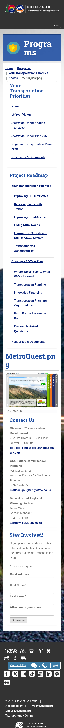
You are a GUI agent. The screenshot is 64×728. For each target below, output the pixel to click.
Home (9, 68)
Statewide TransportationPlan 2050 (28, 125)
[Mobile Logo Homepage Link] (32, 8)
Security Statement (18, 710)
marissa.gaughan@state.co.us (30, 490)
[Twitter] (15, 674)
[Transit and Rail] (31, 650)
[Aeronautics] (40, 650)
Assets (13, 78)
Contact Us (18, 665)
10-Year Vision (21, 114)
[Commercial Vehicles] (24, 658)
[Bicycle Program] (23, 650)
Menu (57, 23)
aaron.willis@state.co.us (26, 522)
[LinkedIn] (48, 674)
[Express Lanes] (11, 650)
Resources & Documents (28, 157)
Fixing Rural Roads (27, 225)
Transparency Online (19, 715)
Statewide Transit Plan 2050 (29, 136)
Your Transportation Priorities (28, 73)
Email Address (20, 574)
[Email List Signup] (57, 674)
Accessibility (14, 705)
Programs (24, 68)
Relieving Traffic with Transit (28, 206)
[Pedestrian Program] (15, 658)
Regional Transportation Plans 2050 (31, 146)
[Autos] (6, 658)
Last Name (18, 596)
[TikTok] (32, 674)
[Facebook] (7, 674)
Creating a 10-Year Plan (27, 261)
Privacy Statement (40, 705)
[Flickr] (6, 682)
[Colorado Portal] (31, 724)
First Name (18, 585)
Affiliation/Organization (25, 607)
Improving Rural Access (30, 217)
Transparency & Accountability (25, 248)
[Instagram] (23, 674)
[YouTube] (40, 674)
